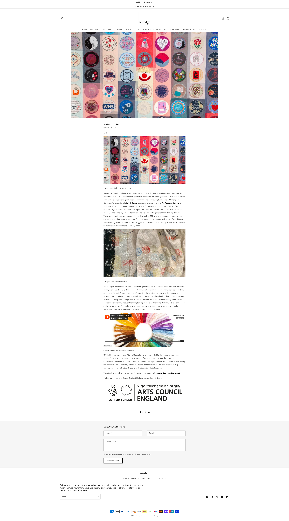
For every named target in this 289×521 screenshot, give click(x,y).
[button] (62, 18)
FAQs (149, 478)
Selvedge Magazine (141, 516)
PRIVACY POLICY (160, 478)
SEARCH (126, 478)
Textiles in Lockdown (128, 350)
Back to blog (145, 412)
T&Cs (143, 478)
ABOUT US (135, 478)
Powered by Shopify (152, 516)
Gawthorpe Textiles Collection (112, 350)
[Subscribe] (97, 496)
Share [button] (108, 133)
